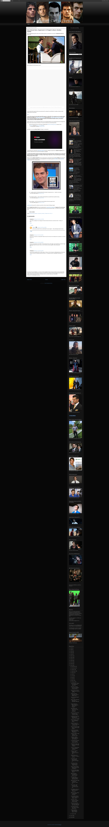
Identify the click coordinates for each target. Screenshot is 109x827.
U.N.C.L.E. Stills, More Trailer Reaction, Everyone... (75, 748)
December (73, 666)
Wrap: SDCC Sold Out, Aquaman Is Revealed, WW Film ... (75, 701)
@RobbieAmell (49, 124)
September (73, 671)
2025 (71, 649)
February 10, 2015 (41, 202)
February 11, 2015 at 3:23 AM (38, 250)
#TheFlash (31, 125)
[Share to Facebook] (33, 212)
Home (28, 24)
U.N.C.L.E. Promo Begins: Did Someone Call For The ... (74, 752)
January (72, 813)
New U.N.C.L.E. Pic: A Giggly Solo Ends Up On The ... (75, 691)
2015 (71, 665)
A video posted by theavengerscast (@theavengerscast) (40, 107)
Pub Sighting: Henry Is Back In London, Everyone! (75, 790)
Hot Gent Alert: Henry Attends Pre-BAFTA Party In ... (75, 771)
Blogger (60, 824)
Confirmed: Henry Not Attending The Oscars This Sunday (75, 717)
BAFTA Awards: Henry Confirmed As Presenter (75, 793)
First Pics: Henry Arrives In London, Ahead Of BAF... (75, 800)
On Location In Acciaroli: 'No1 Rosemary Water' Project (77, 169)
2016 (71, 663)
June (72, 675)
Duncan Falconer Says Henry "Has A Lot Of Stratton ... (75, 727)
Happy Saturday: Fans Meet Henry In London (78, 186)
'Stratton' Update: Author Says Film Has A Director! (74, 738)
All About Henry (32, 213)
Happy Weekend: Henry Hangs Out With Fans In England (74, 705)
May (72, 677)
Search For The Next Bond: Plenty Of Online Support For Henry (77, 151)
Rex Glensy (56, 158)
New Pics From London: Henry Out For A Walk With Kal (77, 195)
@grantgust (54, 124)
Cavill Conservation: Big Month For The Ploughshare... (75, 731)
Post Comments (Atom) (48, 283)
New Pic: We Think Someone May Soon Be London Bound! (75, 804)
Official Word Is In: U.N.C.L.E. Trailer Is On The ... (75, 756)
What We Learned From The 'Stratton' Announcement (75, 687)
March (72, 680)
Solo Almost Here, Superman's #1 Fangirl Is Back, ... (74, 764)
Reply (31, 223)
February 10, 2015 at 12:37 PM (39, 219)
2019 (71, 658)
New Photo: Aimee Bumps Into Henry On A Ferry (78, 176)
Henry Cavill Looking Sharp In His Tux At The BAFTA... (75, 767)
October (72, 669)
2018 (71, 660)
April (72, 678)
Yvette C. (34, 227)
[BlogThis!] (30, 212)
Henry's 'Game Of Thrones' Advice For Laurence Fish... (75, 724)
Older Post (63, 279)
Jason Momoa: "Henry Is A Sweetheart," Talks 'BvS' (75, 684)
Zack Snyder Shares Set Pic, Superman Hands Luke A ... (75, 797)
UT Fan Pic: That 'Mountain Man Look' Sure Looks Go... (74, 786)
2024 (71, 651)
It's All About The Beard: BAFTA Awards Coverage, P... (75, 760)
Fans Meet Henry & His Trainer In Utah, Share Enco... (75, 807)
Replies (32, 225)
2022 (71, 654)
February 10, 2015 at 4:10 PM (41, 227)
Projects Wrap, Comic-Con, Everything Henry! (75, 720)
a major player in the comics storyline (57, 117)
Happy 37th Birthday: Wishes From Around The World (77, 141)
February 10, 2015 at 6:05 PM (38, 242)
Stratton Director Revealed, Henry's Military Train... (75, 694)
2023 (71, 652)
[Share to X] (32, 212)
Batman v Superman (38, 213)
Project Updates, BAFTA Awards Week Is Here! (74, 810)
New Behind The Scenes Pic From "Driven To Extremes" (74, 710)
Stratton (43, 213)
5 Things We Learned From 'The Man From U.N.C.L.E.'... (75, 741)
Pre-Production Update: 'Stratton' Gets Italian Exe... (74, 777)
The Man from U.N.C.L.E (48, 213)
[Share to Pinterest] (34, 212)
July (72, 674)
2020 (71, 657)
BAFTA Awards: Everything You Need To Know (74, 774)
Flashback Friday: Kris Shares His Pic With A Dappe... (75, 744)
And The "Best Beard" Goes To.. (75, 698)
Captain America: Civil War (40, 117)
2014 (71, 815)
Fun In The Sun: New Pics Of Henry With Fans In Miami (77, 160)
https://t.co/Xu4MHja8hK (40, 125)
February (73, 681)
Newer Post (29, 279)
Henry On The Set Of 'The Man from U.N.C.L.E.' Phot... (75, 713)
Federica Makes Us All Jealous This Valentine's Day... (75, 734)
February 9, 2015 (42, 126)
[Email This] (29, 212)
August (72, 672)
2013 (71, 817)
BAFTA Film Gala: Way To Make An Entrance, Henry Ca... (75, 782)
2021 (71, 655)
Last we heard (29, 205)
